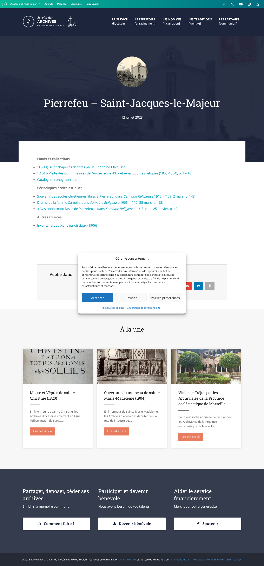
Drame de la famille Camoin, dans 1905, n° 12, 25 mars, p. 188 (100, 202)
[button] (56, 524)
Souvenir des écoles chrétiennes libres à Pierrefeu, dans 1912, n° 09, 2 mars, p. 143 (116, 196)
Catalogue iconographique (57, 179)
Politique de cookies (113, 307)
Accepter (97, 297)
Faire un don (92, 4)
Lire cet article (44, 431)
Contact (237, 559)
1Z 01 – (114, 173)
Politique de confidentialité (208, 559)
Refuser (131, 297)
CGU (228, 559)
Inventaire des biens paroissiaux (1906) (67, 225)
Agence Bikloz (128, 559)
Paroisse (62, 4)
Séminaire (76, 4)
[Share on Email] (187, 286)
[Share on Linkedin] (198, 286)
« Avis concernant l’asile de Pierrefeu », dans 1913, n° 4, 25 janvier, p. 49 (107, 208)
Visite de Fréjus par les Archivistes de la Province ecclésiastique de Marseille (201, 398)
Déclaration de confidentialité (144, 307)
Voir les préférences (165, 297)
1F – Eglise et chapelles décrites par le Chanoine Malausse (81, 167)
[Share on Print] (209, 286)
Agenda (49, 4)
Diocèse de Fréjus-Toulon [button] (24, 4)
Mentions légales (181, 559)
